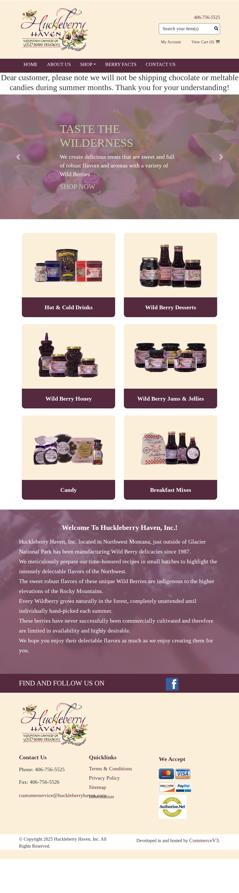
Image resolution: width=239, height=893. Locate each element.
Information (101, 796)
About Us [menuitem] (59, 64)
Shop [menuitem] (86, 64)
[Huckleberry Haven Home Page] (54, 29)
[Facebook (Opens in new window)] (172, 683)
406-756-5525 (207, 17)
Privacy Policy (104, 778)
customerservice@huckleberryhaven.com (49, 795)
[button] (18, 156)
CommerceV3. (204, 840)
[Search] (216, 28)
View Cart (199, 42)
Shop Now (77, 186)
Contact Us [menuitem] (160, 64)
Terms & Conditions (110, 768)
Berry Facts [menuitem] (120, 64)
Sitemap (97, 787)
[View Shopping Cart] (217, 42)
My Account (171, 42)
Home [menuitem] (31, 64)
